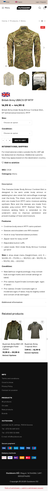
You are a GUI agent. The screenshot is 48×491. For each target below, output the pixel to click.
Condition (7, 129)
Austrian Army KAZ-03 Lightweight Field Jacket (12, 346)
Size (4, 118)
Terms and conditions (10, 379)
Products (14, 21)
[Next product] (44, 21)
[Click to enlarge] (6, 66)
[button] (4, 47)
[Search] (39, 8)
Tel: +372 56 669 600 (10, 429)
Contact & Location (10, 390)
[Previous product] (39, 21)
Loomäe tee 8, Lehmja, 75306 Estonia (17, 425)
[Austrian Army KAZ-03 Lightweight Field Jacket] (12, 330)
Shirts (23, 21)
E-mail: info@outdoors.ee (12, 437)
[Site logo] (24, 8)
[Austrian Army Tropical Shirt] (35, 330)
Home (4, 21)
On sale (5, 406)
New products (7, 410)
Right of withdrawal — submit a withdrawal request (24, 488)
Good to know (7, 382)
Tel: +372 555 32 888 (10, 433)
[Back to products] (42, 21)
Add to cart (20, 140)
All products (6, 402)
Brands (4, 414)
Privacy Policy (7, 386)
